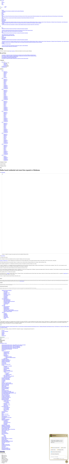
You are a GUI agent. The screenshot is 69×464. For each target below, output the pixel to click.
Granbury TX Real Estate (5, 396)
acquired (8, 273)
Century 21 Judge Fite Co (4, 260)
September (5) (6, 107)
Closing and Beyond (7, 407)
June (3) (5, 75)
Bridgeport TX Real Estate (6, 361)
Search (1, 7)
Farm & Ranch (14, 28)
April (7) (5, 125)
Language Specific (30, 16)
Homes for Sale (17, 16)
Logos (5, 435)
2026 (2, 70)
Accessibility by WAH (3, 343)
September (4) (6, 157)
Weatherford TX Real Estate (6, 449)
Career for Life (4, 363)
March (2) (5, 146)
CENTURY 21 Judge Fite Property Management (11, 310)
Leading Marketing (21, 24)
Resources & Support (27, 24)
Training (31, 24)
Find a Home (6, 291)
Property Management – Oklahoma (7, 438)
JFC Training (8, 372)
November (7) (6, 109)
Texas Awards (4, 446)
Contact (3, 4)
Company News (4, 66)
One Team (3, 305)
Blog (2, 13)
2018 (2, 155)
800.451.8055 (2, 0)
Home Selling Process (5, 17)
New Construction (4, 31)
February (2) (5, 72)
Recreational (22, 28)
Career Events (4, 24)
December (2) (6, 110)
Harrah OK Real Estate (5, 398)
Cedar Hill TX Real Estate (6, 377)
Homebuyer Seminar (5, 16)
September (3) (6, 118)
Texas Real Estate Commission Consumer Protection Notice (9, 326)
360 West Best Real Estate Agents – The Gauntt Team (10, 348)
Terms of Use (4, 335)
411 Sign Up (16, 22)
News (2, 3)
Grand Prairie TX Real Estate (6, 397)
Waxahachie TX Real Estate (6, 448)
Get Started (16, 24)
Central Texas (65, 273)
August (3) (5, 77)
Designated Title (4, 41)
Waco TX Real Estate (5, 447)
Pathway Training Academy (40, 41)
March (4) (5, 80)
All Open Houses (54, 16)
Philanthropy (6, 314)
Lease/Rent (28, 22)
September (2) (6, 96)
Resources (3, 21)
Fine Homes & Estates (8, 28)
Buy (2, 15)
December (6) (6, 88)
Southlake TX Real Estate (6, 444)
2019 (2, 144)
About (3, 10)
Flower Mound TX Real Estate (6, 391)
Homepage (3, 412)
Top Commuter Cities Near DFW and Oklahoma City (10, 56)
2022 (2, 111)
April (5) (5, 81)
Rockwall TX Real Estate (5, 441)
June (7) (5, 105)
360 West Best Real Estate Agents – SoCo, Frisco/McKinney (11, 346)
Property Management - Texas (59, 41)
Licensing (7, 373)
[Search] (1, 339)
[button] (4, 455)
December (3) (6, 121)
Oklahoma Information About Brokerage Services (47, 326)
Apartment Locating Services (22, 22)
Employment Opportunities (10, 24)
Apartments (26, 28)
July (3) (5, 76)
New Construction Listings (44, 16)
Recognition (5, 358)
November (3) (6, 87)
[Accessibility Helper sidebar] (2, 340)
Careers (3, 23)
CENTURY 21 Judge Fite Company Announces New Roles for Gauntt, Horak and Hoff (15, 58)
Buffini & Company (9, 374)
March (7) (5, 113)
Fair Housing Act (57, 326)
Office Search (50, 16)
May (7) (5, 115)
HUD (3, 413)
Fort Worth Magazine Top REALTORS (8, 392)
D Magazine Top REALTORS (6, 382)
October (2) (5, 158)
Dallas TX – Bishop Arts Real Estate (7, 383)
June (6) (5, 94)
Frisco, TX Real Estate (5, 394)
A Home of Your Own (7, 400)
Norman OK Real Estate (5, 428)
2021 (2, 122)
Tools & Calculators (38, 22)
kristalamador (3, 172)
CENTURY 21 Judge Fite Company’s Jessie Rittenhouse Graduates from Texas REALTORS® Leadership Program (19, 55)
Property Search (4, 439)
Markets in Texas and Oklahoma (7, 290)
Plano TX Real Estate (5, 433)
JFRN (3, 414)
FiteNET (3, 330)
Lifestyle (5, 64)
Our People (5, 65)
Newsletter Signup (17, 42)
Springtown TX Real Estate (6, 445)
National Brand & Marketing (25, 17)
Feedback (3, 389)
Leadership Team (6, 352)
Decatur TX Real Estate (5, 384)
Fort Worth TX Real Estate (6, 393)
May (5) (5, 82)
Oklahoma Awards (6, 353)
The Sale (5, 410)
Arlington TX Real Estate (5, 360)
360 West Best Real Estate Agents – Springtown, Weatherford (11, 347)
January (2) (5, 101)
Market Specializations (36, 16)
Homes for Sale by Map (23, 16)
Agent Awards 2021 (7, 351)
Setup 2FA (3, 442)
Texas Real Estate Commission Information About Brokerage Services (28, 326)
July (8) (5, 95)
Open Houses (4, 431)
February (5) (5, 123)
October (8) (5, 130)
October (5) (5, 86)
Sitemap (3, 333)
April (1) (5, 147)
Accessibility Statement (3, 327)
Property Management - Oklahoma (49, 41)
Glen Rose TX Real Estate (6, 395)
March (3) (5, 73)
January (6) (5, 90)
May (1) (5, 148)
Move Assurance (6, 409)
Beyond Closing (6, 401)
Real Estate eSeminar (5, 440)
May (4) (5, 104)
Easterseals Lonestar (9, 356)
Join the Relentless (6, 368)
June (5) (5, 83)
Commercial (18, 28)
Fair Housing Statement (5, 388)
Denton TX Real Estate (5, 385)
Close (1, 341)
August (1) (5, 150)
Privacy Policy (4, 436)
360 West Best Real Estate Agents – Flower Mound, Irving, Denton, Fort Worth (13, 344)
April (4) (5, 92)
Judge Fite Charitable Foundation (12, 41)
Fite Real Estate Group (5, 390)
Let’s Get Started (6, 408)
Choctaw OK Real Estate (5, 378)
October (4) (5, 108)
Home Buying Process (11, 16)
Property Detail (4, 437)
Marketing (5, 369)
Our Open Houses (60, 16)
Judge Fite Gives (4, 416)
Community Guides (7, 302)
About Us (3, 312)
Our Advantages (32, 22)
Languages (7, 402)
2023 (2, 100)
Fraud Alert (62, 326)
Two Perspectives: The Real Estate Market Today (9, 57)
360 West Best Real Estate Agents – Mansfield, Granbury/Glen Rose (12, 345)
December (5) (6, 132)
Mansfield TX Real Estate (6, 419)
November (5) (6, 142)
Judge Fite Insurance (26, 41)
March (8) (5, 135)
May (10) (5, 137)
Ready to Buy (6, 405)
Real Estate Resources (5, 298)
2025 (2, 78)
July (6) (5, 84)
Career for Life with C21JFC (6, 364)
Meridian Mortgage (32, 41)
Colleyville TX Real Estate (6, 379)
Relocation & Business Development (30, 42)
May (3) (5, 93)
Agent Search (4, 19)
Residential (3, 28)
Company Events (3, 161)
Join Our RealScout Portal (6, 415)
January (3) (5, 71)
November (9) (6, 153)
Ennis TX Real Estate (5, 387)
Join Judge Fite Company (18, 45)
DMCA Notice (66, 326)
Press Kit (3, 434)
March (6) (5, 91)
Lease (3, 18)
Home (5, 63)
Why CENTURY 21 (36, 24)
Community (3, 2)
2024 (2, 89)
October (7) (5, 141)
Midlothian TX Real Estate (6, 425)
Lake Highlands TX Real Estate (6, 417)
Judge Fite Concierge (20, 41)
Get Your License (8, 43)
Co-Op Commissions (5, 331)
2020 (2, 133)
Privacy (3, 334)
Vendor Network (11, 22)
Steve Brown (3, 255)
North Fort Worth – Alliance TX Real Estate (8, 429)
